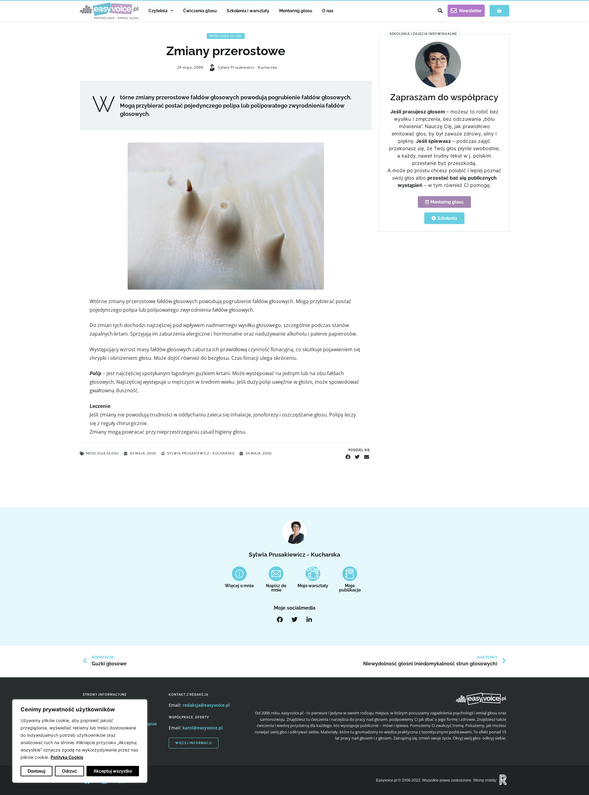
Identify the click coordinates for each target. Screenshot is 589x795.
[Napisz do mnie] (276, 573)
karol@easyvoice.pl (203, 728)
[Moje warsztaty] (313, 573)
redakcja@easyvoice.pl (206, 705)
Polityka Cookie (67, 757)
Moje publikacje (350, 587)
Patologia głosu (225, 36)
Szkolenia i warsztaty (248, 10)
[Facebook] (280, 620)
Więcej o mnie (239, 585)
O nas (327, 10)
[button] (440, 11)
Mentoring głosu (295, 10)
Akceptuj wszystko (113, 771)
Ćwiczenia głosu (200, 10)
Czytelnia (157, 10)
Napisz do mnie (276, 587)
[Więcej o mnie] (239, 573)
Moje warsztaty (313, 585)
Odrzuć (69, 771)
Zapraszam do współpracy (444, 97)
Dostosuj (36, 771)
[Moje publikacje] (349, 573)
